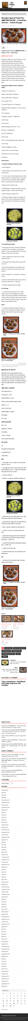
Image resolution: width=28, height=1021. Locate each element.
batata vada (8, 648)
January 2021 (4, 884)
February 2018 (4, 971)
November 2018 (5, 949)
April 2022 (3, 849)
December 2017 (5, 976)
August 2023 (4, 810)
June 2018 (3, 961)
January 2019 (4, 944)
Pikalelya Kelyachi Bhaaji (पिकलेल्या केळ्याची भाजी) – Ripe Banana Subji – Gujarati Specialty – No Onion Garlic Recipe (13, 745)
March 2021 (4, 879)
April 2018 (3, 966)
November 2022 (5, 832)
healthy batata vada (19, 648)
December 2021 (5, 857)
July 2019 (3, 929)
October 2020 (4, 892)
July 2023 (3, 812)
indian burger (6, 651)
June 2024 (3, 795)
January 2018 (4, 973)
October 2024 (4, 790)
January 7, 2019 (6, 25)
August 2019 (4, 926)
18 (17, 1001)
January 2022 (4, 854)
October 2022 (4, 834)
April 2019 (3, 936)
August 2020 (4, 897)
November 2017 (5, 978)
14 (3, 1001)
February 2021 (4, 882)
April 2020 (3, 906)
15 (6, 1001)
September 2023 (5, 807)
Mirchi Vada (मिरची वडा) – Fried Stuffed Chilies (6, 639)
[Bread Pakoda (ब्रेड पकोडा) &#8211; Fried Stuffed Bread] (18, 618)
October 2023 (4, 805)
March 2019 (4, 939)
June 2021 (3, 872)
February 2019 (4, 941)
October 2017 (4, 981)
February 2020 (4, 911)
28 (3, 1006)
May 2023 (3, 817)
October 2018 (4, 951)
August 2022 (4, 839)
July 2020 (3, 899)
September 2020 (5, 894)
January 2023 (4, 827)
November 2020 (5, 889)
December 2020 (5, 887)
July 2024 (3, 792)
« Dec (2, 1009)
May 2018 (3, 964)
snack (18, 653)
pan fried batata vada (8, 653)
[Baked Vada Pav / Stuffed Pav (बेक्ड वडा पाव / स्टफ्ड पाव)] (6, 618)
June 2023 (3, 815)
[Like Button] (3, 48)
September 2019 (5, 924)
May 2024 (3, 797)
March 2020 (4, 909)
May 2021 (3, 874)
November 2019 (5, 919)
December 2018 (5, 946)
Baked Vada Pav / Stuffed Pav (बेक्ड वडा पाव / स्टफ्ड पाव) (6, 624)
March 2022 (4, 852)
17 (14, 1001)
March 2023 (4, 822)
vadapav (5, 656)
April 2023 (3, 820)
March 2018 (4, 968)
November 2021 (5, 859)
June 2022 (3, 844)
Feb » (6, 1009)
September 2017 (5, 983)
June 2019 (3, 931)
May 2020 (3, 904)
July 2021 (3, 869)
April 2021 (3, 877)
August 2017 (4, 986)
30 (10, 1006)
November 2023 (5, 802)
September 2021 (5, 864)
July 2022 (3, 842)
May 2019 (3, 934)
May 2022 (3, 847)
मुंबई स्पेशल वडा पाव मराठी (7, 56)
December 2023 (5, 800)
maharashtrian (16, 651)
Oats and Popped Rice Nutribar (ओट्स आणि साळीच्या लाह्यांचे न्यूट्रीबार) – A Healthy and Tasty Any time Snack (13, 760)
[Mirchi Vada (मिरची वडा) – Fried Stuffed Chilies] (6, 634)
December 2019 (5, 916)
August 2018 (4, 956)
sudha (12, 25)
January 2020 (4, 914)
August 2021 (4, 867)
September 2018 (5, 954)
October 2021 (4, 862)
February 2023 (4, 825)
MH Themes (22, 1019)
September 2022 (5, 837)
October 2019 (4, 921)
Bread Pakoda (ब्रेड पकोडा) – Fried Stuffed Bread (18, 624)
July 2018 (3, 959)
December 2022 (5, 829)
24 (14, 1003)
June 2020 (3, 902)
